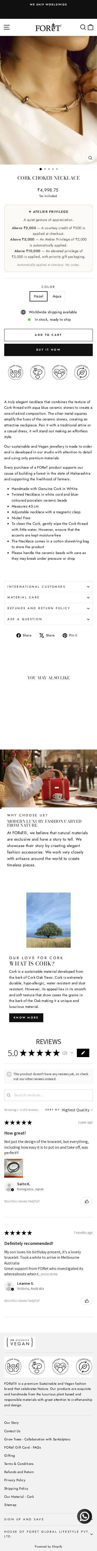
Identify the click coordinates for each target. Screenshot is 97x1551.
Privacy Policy (14, 1480)
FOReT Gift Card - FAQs (22, 1447)
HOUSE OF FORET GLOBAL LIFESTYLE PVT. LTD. (47, 1533)
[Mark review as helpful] (87, 1201)
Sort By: (53, 1109)
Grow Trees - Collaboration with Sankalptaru (37, 1439)
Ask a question (24, 619)
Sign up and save (24, 1519)
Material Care (23, 597)
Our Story (11, 1422)
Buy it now (48, 350)
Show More (49, 1274)
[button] (72, 1053)
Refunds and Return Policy (38, 608)
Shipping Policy (16, 1488)
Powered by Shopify (48, 1546)
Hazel (38, 296)
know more (26, 1017)
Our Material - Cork (19, 1496)
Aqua (57, 296)
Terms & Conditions (19, 1463)
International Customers (36, 586)
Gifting (9, 1455)
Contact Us (12, 1431)
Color (48, 287)
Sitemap (10, 1504)
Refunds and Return (19, 1471)
